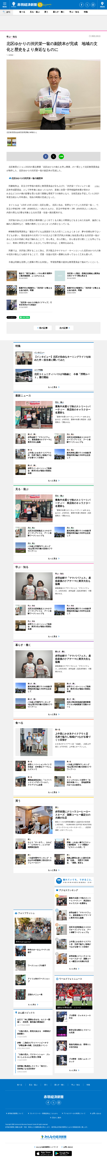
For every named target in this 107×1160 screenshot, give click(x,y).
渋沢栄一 (11, 55)
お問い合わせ (96, 1113)
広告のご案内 (56, 1118)
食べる (22, 12)
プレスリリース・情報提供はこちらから (44, 1113)
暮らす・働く (59, 12)
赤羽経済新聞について (15, 1113)
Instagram (93, 5)
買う (46, 12)
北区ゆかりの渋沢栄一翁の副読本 (27, 178)
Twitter (87, 5)
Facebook (81, 5)
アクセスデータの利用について (74, 1113)
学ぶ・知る (74, 12)
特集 (86, 12)
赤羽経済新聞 (24, 4)
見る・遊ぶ (35, 12)
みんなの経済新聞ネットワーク (53, 1137)
